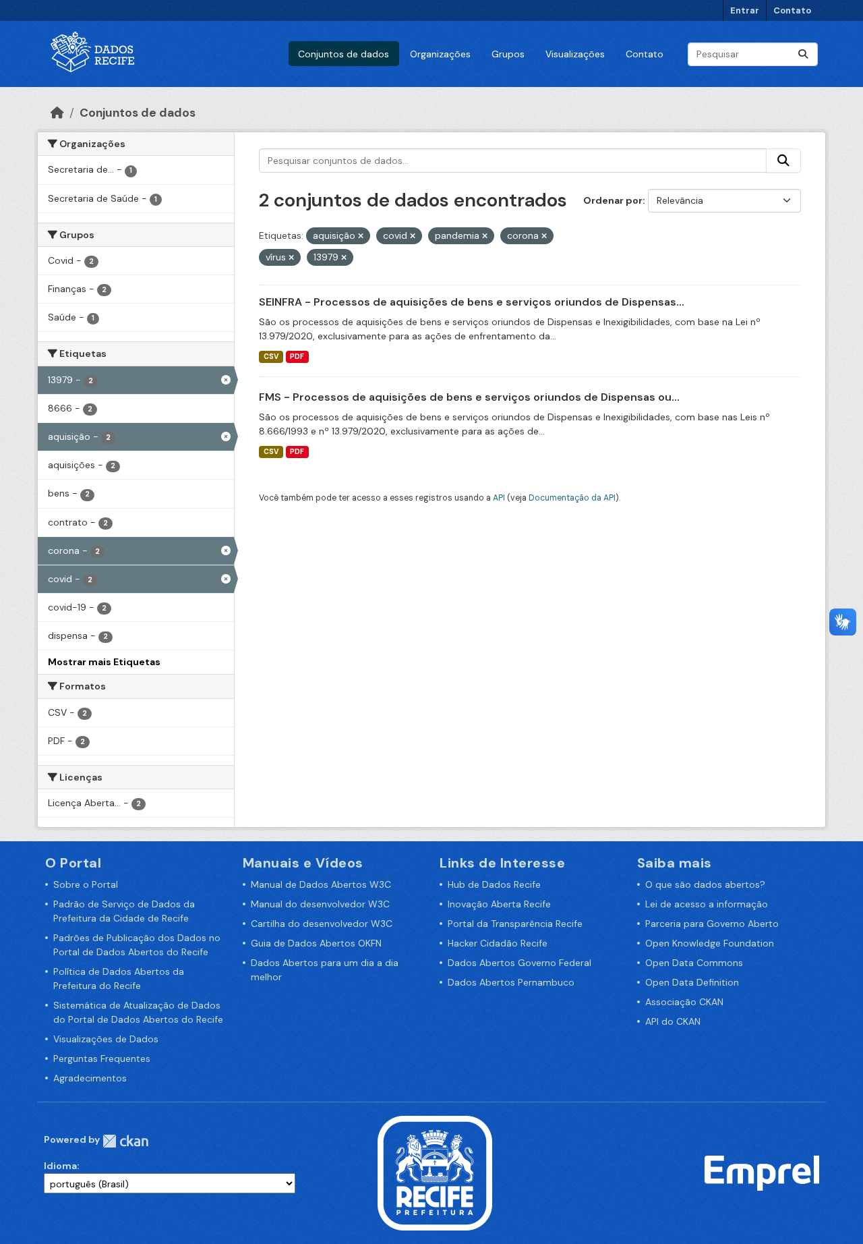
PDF (297, 356)
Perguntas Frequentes (101, 1058)
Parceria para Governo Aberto (712, 923)
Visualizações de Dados (105, 1039)
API (499, 497)
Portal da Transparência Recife (515, 923)
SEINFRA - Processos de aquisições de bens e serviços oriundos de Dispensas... (471, 302)
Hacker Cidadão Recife (497, 943)
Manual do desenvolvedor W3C (320, 904)
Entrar (744, 10)
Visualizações (575, 54)
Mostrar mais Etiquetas (104, 662)
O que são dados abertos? (705, 884)
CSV (271, 356)
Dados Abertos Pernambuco (511, 982)
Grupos (508, 54)
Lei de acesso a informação (706, 904)
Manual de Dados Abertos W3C (321, 884)
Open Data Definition (692, 982)
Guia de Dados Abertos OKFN (316, 943)
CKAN (125, 1141)
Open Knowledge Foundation (709, 943)
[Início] (57, 112)
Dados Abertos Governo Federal (519, 963)
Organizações (440, 54)
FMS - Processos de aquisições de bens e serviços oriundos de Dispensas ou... (469, 397)
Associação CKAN (684, 1002)
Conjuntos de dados (343, 54)
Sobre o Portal (85, 884)
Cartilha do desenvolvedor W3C (321, 923)
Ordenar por (613, 200)
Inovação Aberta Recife (499, 904)
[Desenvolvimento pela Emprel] (762, 1172)
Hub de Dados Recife (494, 884)
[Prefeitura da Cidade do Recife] (435, 1172)
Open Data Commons (694, 963)
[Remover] (360, 236)
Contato (792, 10)
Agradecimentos (90, 1078)
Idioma (60, 1166)
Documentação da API (572, 497)
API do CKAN (673, 1021)
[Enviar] (803, 54)
